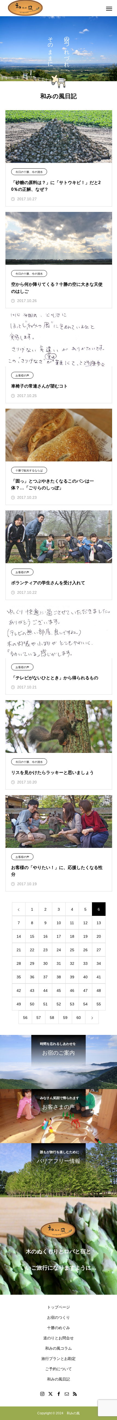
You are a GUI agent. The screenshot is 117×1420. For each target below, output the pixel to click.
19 (85, 936)
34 (99, 963)
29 (32, 963)
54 (85, 1004)
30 (45, 963)
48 (99, 990)
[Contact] (66, 1393)
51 (45, 1004)
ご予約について (58, 1369)
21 (19, 950)
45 (59, 990)
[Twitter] (50, 1393)
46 (72, 990)
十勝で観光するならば (29, 470)
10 (59, 923)
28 (19, 963)
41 (99, 977)
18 (72, 936)
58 (52, 1017)
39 (72, 977)
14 (19, 936)
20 (99, 936)
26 (85, 950)
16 (45, 936)
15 (32, 936)
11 (72, 923)
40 (85, 977)
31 (59, 963)
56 (25, 1017)
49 (19, 1004)
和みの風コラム (58, 1348)
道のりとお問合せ (58, 1338)
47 (85, 990)
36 (32, 977)
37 (45, 977)
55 (99, 1004)
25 (72, 950)
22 (32, 950)
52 (59, 1004)
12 (85, 923)
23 (45, 950)
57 (38, 1017)
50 (32, 1004)
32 (72, 963)
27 (99, 950)
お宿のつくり (58, 1317)
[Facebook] (58, 1393)
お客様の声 (22, 375)
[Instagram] (42, 1393)
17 (59, 936)
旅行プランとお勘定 (58, 1358)
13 (99, 923)
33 (85, 963)
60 (78, 1017)
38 (59, 977)
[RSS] (75, 1393)
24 (59, 950)
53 (72, 1004)
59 (65, 1017)
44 (45, 990)
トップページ (58, 1307)
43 (32, 990)
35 (19, 977)
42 (19, 990)
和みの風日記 (58, 1379)
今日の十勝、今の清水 (29, 171)
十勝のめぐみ (58, 1328)
